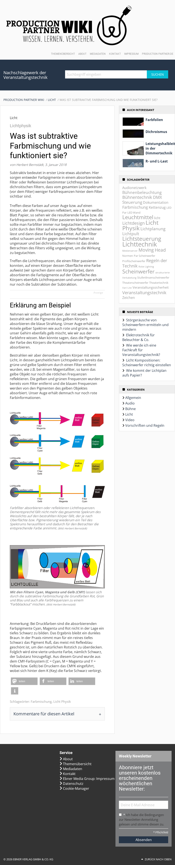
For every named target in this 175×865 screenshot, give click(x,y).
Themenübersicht (63, 53)
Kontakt (115, 53)
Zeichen (128, 297)
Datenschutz (73, 783)
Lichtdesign (133, 223)
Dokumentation (155, 202)
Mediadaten (98, 53)
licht (157, 218)
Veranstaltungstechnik (144, 292)
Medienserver (130, 250)
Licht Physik (62, 701)
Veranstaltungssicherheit (151, 287)
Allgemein (133, 397)
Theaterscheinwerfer (135, 283)
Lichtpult (130, 233)
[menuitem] (25, 99)
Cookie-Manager (76, 788)
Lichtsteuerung (141, 238)
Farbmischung (41, 701)
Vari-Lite (127, 287)
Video (129, 420)
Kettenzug (157, 207)
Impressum (131, 53)
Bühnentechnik (137, 197)
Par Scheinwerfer (144, 256)
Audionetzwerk (134, 187)
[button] (24, 681)
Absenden (144, 839)
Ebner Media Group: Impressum (89, 778)
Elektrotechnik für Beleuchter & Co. (138, 337)
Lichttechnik (139, 244)
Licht (52, 100)
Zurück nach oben (158, 859)
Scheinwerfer (138, 271)
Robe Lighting (146, 266)
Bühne (130, 408)
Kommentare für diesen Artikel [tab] (43, 714)
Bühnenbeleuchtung (142, 192)
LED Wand (133, 212)
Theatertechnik (158, 283)
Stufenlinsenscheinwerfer (153, 277)
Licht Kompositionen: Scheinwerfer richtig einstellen (146, 362)
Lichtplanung (152, 229)
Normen (127, 256)
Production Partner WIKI (23, 100)
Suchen (157, 74)
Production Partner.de (157, 53)
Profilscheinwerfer (133, 261)
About (82, 53)
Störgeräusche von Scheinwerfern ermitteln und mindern (145, 325)
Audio (130, 403)
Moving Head (152, 250)
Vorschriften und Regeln (144, 425)
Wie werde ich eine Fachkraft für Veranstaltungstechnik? (141, 350)
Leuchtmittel (137, 217)
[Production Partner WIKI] (69, 25)
